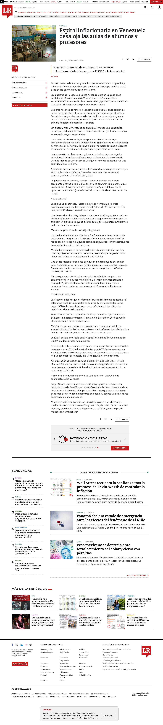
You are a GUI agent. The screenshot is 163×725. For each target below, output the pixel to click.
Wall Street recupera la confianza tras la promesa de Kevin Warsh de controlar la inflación (111, 487)
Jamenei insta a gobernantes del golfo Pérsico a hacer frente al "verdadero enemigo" (43, 602)
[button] (54, 439)
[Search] (145, 7)
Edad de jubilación (112, 16)
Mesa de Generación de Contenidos (117, 649)
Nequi (50, 16)
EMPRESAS (41, 12)
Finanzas (66, 16)
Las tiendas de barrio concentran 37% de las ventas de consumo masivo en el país (138, 621)
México (18, 497)
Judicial (82, 615)
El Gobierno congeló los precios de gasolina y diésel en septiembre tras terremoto (90, 602)
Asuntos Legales (47, 652)
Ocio (81, 672)
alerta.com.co (94, 696)
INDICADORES (123, 12)
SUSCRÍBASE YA (119, 448)
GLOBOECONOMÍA (59, 12)
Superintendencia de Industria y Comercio (119, 669)
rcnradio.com (55, 696)
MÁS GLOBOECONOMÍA (136, 575)
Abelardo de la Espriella (81, 16)
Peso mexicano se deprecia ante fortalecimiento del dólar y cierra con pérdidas (28, 502)
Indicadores (45, 669)
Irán (33, 596)
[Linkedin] (133, 59)
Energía (82, 596)
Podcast (44, 675)
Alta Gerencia (65, 649)
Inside (81, 669)
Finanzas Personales (68, 666)
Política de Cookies (89, 718)
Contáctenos (108, 655)
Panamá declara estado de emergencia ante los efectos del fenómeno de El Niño (111, 518)
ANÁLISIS (85, 12)
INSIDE (132, 12)
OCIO (49, 12)
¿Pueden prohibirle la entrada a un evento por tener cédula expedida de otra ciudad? (90, 621)
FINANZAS (22, 12)
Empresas (44, 663)
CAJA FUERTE (111, 12)
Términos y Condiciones (112, 661)
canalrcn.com (42, 696)
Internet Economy (48, 672)
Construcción (21, 527)
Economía (42, 16)
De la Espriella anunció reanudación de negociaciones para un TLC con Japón (28, 517)
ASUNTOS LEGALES (97, 12)
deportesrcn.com (109, 696)
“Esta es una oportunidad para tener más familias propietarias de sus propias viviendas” (139, 602)
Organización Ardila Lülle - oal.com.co (140, 694)
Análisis (82, 649)
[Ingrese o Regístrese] (159, 7)
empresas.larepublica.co (57, 693)
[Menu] (16, 12)
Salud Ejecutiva (85, 675)
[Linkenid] (22, 645)
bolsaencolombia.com (99, 693)
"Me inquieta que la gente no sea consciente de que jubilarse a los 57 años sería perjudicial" (43, 621)
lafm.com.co (82, 696)
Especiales (64, 663)
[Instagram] (27, 645)
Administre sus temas (23, 105)
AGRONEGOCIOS (74, 12)
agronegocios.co (38, 693)
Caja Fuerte (64, 652)
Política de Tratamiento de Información (118, 663)
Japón (101, 16)
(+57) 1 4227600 (18, 656)
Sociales (44, 681)
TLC (95, 16)
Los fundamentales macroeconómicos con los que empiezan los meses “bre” (28, 567)
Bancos (58, 16)
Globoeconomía (85, 666)
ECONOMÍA (31, 12)
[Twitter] (128, 59)
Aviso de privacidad (110, 658)
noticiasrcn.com (69, 696)
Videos (62, 681)
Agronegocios (46, 649)
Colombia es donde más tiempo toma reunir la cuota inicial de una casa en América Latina (29, 550)
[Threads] (31, 645)
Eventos (82, 663)
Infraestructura (65, 669)
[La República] (7, 11)
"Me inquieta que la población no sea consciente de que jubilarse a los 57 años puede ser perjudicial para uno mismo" (29, 485)
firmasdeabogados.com (78, 693)
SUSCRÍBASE (156, 2)
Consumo (130, 615)
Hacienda (18, 511)
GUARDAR (146, 60)
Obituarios (64, 672)
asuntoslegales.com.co (21, 693)
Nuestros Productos (110, 652)
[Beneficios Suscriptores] (152, 7)
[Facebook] (122, 59)
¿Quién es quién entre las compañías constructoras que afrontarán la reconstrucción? (27, 534)
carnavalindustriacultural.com (23, 696)
